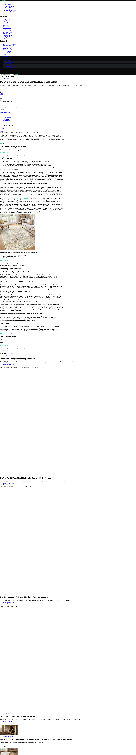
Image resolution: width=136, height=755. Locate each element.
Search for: (2, 73)
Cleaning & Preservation (11, 9)
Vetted (5, 3)
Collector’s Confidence (11, 10)
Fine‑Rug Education (10, 11)
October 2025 (6, 33)
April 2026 (5, 25)
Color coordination (7, 117)
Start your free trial (5, 152)
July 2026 (5, 21)
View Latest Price (4, 260)
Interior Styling (7, 7)
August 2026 (6, 19)
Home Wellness (7, 4)
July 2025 (5, 38)
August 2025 (6, 36)
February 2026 (7, 28)
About (4, 13)
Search (15, 74)
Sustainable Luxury (10, 6)
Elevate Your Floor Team (5, 112)
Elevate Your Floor (4, 0)
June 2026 (6, 22)
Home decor (5, 119)
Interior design (6, 120)
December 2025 (7, 31)
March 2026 (6, 26)
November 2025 (7, 32)
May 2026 (5, 23)
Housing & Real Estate (9, 50)
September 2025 (7, 35)
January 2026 (6, 29)
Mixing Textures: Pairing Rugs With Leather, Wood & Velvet (9, 104)
